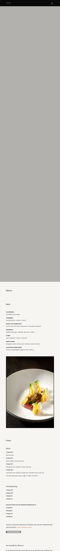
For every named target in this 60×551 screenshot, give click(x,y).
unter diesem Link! (24, 527)
